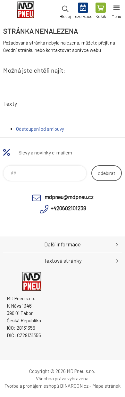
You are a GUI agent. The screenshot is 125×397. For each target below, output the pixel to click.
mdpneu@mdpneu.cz (69, 197)
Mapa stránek (106, 386)
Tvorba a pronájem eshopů (31, 386)
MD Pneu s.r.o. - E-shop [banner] (25, 11)
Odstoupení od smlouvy (40, 129)
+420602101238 (68, 208)
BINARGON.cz (74, 386)
